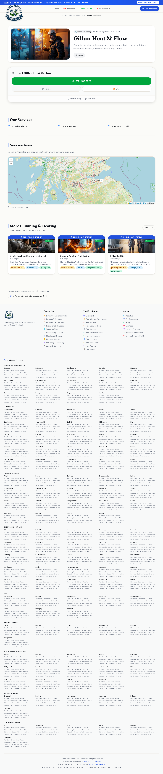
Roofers (22, 370)
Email (118, 89)
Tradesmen (68, 9)
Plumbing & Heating (77, 15)
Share (80, 55)
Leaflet (131, 203)
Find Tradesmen (151, 9)
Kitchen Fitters (23, 373)
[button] (101, 180)
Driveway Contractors (11, 373)
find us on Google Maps (96, 764)
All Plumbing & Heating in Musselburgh (27, 296)
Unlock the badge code (147, 2)
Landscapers (8, 377)
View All (147, 228)
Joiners (23, 377)
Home (56, 9)
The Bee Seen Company (92, 761)
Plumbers (7, 370)
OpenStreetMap (141, 203)
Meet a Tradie (86, 9)
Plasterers (16, 377)
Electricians (15, 370)
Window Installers (23, 375)
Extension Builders (10, 375)
